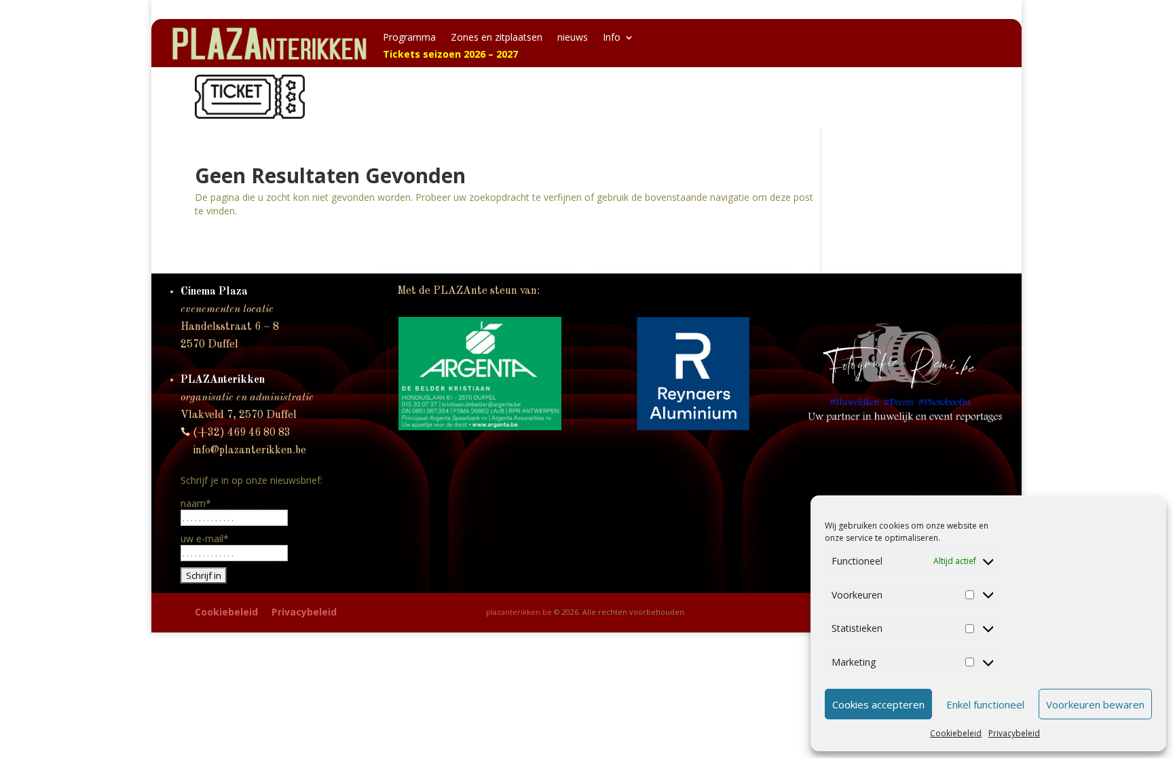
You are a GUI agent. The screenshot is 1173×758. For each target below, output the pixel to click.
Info (611, 38)
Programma (409, 38)
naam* (196, 503)
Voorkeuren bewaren (1095, 704)
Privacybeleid (1014, 733)
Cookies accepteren (878, 704)
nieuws (572, 38)
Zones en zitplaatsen (496, 38)
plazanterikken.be (519, 612)
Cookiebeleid (956, 733)
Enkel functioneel (985, 704)
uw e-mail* (205, 538)
